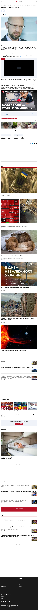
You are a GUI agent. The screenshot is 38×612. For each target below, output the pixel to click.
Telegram (26, 113)
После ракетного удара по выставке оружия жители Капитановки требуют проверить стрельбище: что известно (17, 319)
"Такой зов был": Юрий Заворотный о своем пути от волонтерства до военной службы (17, 375)
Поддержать (20, 423)
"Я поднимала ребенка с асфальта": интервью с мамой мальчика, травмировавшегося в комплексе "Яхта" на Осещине (18, 458)
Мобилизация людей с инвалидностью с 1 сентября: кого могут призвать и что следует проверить (17, 359)
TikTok (6, 114)
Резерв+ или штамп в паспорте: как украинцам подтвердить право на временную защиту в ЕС (19, 491)
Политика (5, 3)
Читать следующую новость (18, 135)
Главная (2, 3)
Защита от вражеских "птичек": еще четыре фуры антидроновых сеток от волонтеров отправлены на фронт (7, 413)
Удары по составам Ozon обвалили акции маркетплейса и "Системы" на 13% (15, 224)
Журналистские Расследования (6, 594)
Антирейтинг (21, 586)
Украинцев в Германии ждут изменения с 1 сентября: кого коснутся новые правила (17, 498)
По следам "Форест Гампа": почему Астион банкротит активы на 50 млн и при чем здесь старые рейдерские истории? (18, 518)
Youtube (32, 113)
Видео (20, 580)
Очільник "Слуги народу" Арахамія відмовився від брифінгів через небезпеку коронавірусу (19, 139)
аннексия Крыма (8, 118)
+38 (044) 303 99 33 (19, 510)
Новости (2, 582)
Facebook (29, 113)
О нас (2, 590)
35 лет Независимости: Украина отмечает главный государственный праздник (16, 287)
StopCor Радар (3, 586)
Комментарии (5, 143)
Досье (2, 584)
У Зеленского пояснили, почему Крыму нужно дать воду (6, 138)
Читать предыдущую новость (5, 135)
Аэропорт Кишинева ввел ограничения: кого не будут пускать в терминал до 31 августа (17, 367)
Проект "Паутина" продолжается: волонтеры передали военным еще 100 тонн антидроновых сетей (19, 412)
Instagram (3, 114)
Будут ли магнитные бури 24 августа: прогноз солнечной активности (14, 350)
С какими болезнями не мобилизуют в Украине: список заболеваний (14, 194)
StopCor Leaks (4, 515)
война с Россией (14, 118)
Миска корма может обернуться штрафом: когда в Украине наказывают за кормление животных (17, 256)
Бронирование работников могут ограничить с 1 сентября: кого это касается (15, 484)
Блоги (20, 582)
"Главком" (21, 56)
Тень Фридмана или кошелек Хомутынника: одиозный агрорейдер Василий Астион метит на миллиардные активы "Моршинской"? (18, 527)
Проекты (2, 580)
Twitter (34, 113)
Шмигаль (2, 118)
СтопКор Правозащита (4, 592)
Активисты (2, 596)
